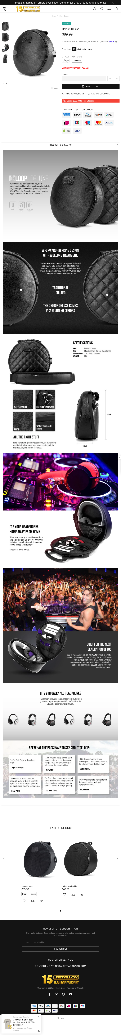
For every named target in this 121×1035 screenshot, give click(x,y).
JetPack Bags (28, 9)
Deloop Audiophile (69, 886)
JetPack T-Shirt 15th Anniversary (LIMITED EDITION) (24, 1022)
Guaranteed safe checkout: (77, 110)
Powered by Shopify (75, 988)
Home (54, 16)
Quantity (67, 74)
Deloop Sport (27, 886)
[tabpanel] (40, 872)
